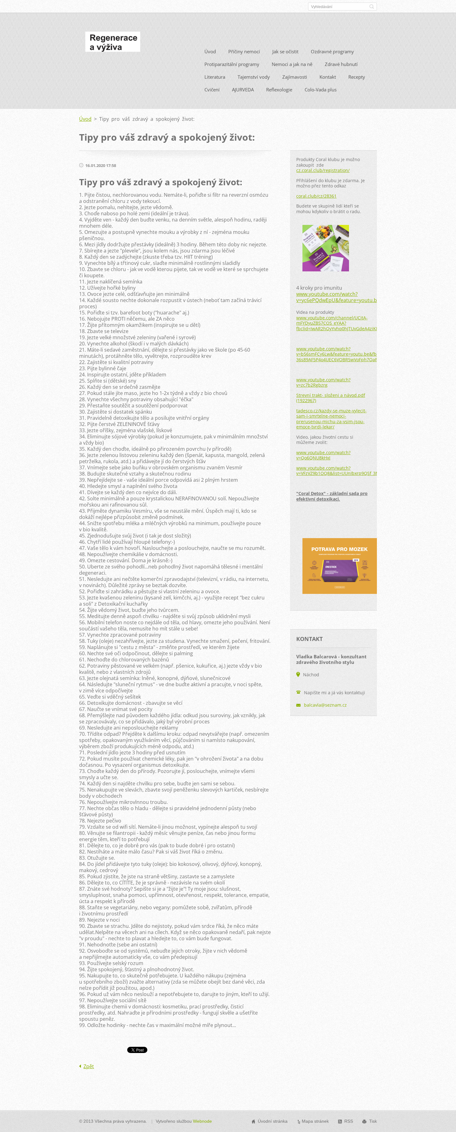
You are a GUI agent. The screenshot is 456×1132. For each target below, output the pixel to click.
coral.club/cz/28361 (316, 196)
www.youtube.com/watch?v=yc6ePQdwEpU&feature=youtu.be (338, 297)
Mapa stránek (315, 1121)
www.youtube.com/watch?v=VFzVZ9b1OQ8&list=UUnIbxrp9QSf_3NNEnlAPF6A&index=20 (360, 470)
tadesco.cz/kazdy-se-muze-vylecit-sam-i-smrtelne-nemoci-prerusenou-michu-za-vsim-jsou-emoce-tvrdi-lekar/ (331, 419)
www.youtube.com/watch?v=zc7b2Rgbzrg (323, 382)
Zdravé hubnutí (341, 64)
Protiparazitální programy (231, 64)
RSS (348, 1121)
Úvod (210, 51)
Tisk (373, 1121)
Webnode (202, 1121)
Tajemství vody (254, 77)
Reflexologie (279, 89)
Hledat (371, 6)
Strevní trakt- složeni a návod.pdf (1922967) (330, 398)
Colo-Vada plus (321, 89)
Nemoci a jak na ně (292, 64)
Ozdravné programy (332, 51)
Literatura (214, 77)
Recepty (356, 77)
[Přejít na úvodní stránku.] (112, 43)
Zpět (88, 1066)
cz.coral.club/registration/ (323, 170)
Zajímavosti (294, 77)
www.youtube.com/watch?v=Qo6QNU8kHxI (323, 455)
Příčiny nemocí (244, 51)
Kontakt (328, 77)
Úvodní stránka (273, 1121)
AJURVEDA (243, 89)
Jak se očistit (285, 51)
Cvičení (212, 89)
